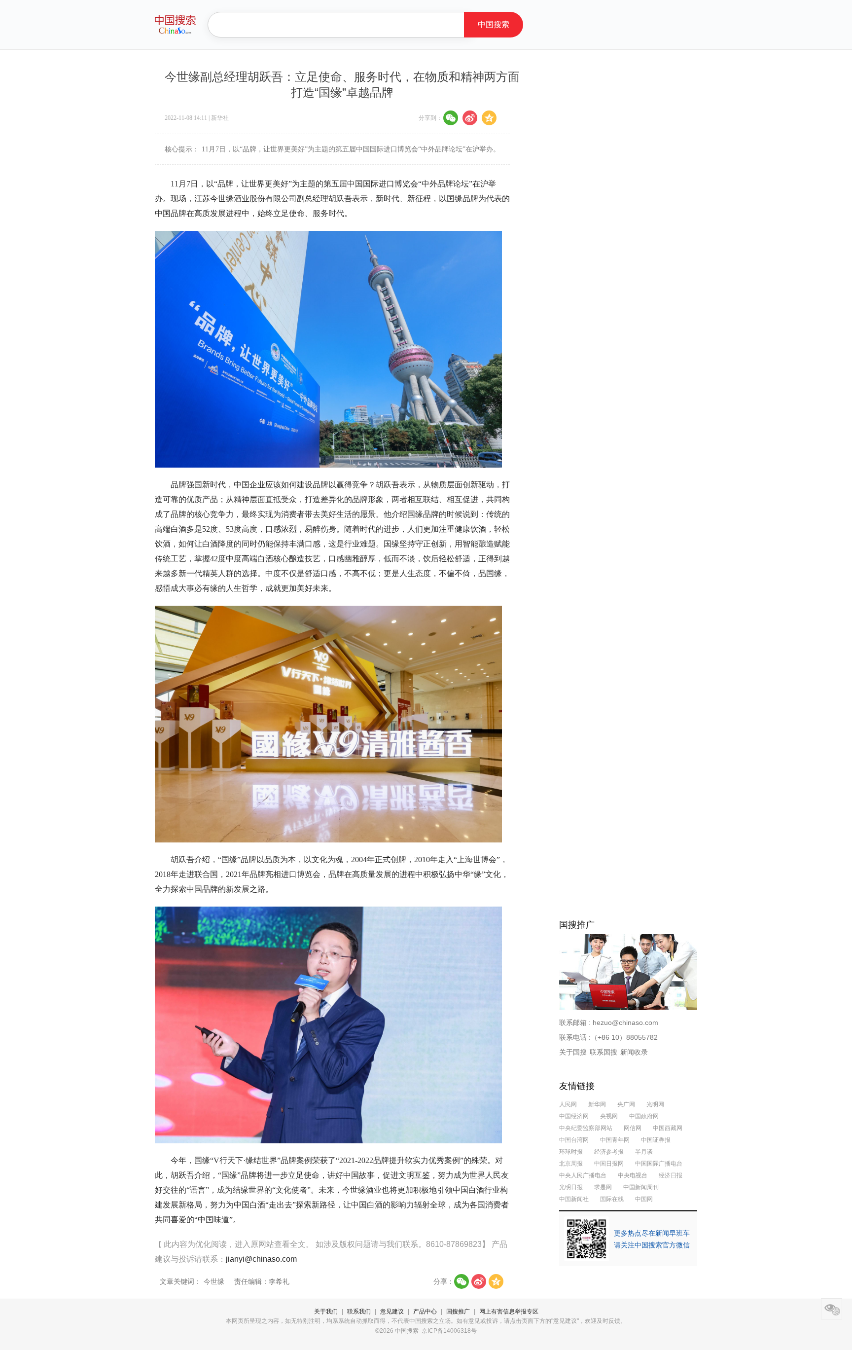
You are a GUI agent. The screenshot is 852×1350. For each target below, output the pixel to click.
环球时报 (571, 1151)
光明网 (655, 1104)
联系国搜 (603, 1052)
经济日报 (670, 1175)
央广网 (627, 1104)
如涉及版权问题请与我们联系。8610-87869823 (399, 1244)
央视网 (609, 1116)
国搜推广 (458, 1311)
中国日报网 (609, 1163)
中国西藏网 (667, 1128)
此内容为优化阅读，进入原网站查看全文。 (240, 1244)
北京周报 (571, 1163)
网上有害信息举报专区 (508, 1311)
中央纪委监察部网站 (585, 1128)
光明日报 (571, 1187)
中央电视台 (632, 1175)
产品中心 (425, 1311)
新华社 (220, 117)
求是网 (603, 1187)
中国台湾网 (574, 1139)
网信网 (632, 1128)
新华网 (597, 1104)
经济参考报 (609, 1151)
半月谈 (644, 1151)
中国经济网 (574, 1116)
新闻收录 (634, 1052)
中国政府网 (644, 1116)
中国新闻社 (574, 1199)
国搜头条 (175, 24)
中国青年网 (615, 1139)
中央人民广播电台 (582, 1175)
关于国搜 (573, 1052)
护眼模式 (831, 1308)
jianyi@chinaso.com (261, 1259)
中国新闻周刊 (641, 1187)
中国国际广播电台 (658, 1163)
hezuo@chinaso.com (625, 1022)
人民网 (568, 1104)
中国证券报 (656, 1139)
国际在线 (612, 1199)
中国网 (644, 1199)
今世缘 (214, 1281)
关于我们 (326, 1311)
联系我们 (359, 1311)
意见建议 (392, 1311)
